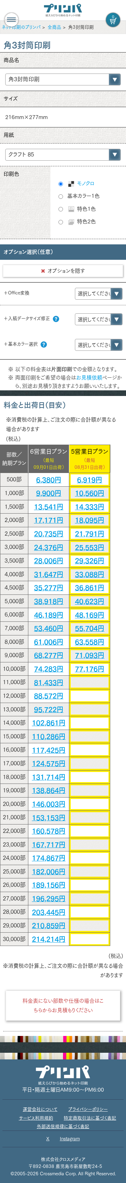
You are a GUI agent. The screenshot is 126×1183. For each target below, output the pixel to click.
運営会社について (40, 1109)
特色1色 (85, 208)
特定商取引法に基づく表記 (90, 1118)
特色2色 (85, 221)
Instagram (70, 1138)
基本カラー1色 (83, 196)
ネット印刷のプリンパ (21, 27)
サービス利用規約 (36, 1118)
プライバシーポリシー (88, 1109)
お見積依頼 (89, 377)
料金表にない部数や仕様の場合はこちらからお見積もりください (63, 1005)
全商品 (54, 27)
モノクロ (84, 183)
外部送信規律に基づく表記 (63, 1126)
